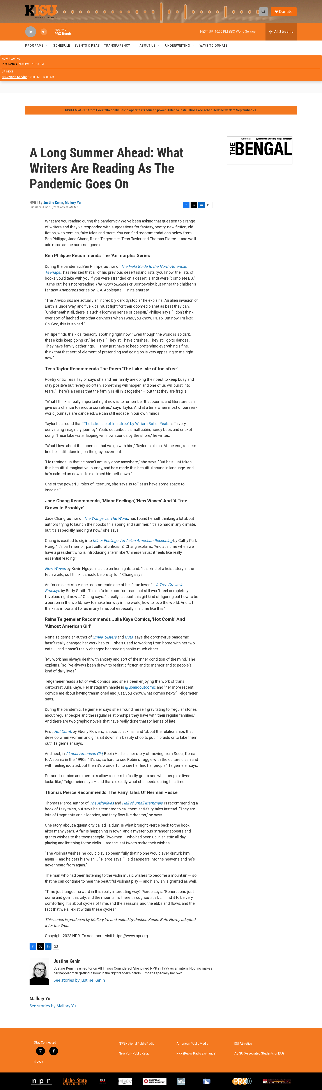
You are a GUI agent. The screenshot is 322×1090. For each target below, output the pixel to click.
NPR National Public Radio (136, 1043)
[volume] (44, 32)
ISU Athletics (243, 1043)
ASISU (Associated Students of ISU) (259, 1053)
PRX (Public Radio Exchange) (196, 1053)
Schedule (61, 45)
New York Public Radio (134, 1053)
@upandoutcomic (140, 687)
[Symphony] (181, 1081)
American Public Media (192, 1043)
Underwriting (177, 45)
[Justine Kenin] (39, 971)
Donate (285, 11)
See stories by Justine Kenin (79, 980)
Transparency (117, 45)
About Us (148, 45)
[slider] (50, 31)
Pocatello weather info (70, 99)
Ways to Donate (214, 45)
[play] (30, 31)
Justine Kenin (53, 202)
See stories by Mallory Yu (53, 1005)
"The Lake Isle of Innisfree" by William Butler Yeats (126, 423)
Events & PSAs (87, 45)
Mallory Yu (73, 202)
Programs (34, 45)
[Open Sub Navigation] (47, 45)
